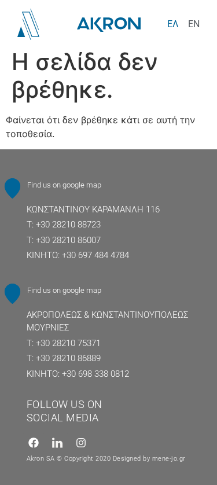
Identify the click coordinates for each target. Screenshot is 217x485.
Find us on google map (64, 185)
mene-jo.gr (169, 458)
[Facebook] (33, 442)
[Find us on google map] (12, 188)
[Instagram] (81, 442)
